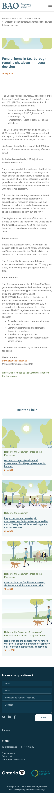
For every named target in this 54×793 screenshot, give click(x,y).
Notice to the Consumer (27, 372)
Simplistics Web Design (35, 789)
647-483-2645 (27, 747)
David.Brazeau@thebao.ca (14, 360)
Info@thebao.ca (9, 747)
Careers (6, 730)
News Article (8, 372)
